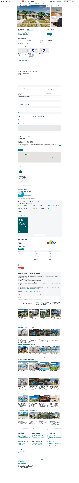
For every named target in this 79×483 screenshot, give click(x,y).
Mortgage (32, 1)
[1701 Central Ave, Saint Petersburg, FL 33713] (23, 349)
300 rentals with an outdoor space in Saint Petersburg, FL (28, 410)
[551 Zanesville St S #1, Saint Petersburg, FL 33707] (23, 313)
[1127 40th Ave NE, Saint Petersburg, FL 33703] (34, 415)
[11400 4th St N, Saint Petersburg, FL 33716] (44, 349)
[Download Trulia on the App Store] (23, 466)
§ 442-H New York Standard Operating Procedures (24, 460)
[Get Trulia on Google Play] (29, 466)
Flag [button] (25, 231)
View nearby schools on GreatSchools (25, 185)
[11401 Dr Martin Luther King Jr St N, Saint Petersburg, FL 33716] (55, 366)
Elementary (24, 164)
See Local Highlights (27, 195)
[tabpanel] (39, 259)
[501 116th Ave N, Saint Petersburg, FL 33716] (44, 366)
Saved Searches (59, 1)
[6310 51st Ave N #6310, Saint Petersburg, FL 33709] (44, 415)
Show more (20, 268)
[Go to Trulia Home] (3, 1)
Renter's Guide (49, 299)
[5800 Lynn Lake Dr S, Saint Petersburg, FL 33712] (55, 398)
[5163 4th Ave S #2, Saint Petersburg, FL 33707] (34, 313)
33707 (36, 3)
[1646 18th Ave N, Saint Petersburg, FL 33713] (23, 415)
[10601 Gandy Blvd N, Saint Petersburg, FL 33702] (55, 349)
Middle (29, 164)
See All (20, 211)
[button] (23, 1)
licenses (42, 459)
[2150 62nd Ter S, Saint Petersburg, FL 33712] (34, 366)
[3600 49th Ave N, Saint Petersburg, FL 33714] (44, 398)
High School (34, 164)
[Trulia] (18, 466)
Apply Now (50, 34)
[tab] (20, 150)
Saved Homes (52, 1)
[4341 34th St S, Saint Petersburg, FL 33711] (55, 332)
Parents (34, 215)
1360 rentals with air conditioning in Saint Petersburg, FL (28, 361)
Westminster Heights (30, 30)
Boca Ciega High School (31, 288)
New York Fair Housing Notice (21, 461)
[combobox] (14, 1)
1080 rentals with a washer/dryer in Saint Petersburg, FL (28, 393)
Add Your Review (39, 234)
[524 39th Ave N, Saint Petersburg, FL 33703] (55, 415)
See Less (20, 119)
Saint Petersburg (31, 3)
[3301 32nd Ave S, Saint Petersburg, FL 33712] (34, 349)
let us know (46, 472)
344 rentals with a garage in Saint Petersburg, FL (26, 344)
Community (23, 215)
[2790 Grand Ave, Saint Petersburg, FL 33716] (44, 332)
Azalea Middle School (44, 287)
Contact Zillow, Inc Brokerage (22, 463)
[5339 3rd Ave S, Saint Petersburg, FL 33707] (45, 313)
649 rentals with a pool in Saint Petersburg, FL (26, 376)
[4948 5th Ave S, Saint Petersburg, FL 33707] (56, 313)
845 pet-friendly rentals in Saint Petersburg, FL (26, 327)
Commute (39, 215)
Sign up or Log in (67, 1)
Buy (25, 1)
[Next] (60, 315)
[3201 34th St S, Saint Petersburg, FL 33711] (34, 332)
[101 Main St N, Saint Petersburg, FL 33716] (23, 332)
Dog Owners (29, 215)
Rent (28, 1)
